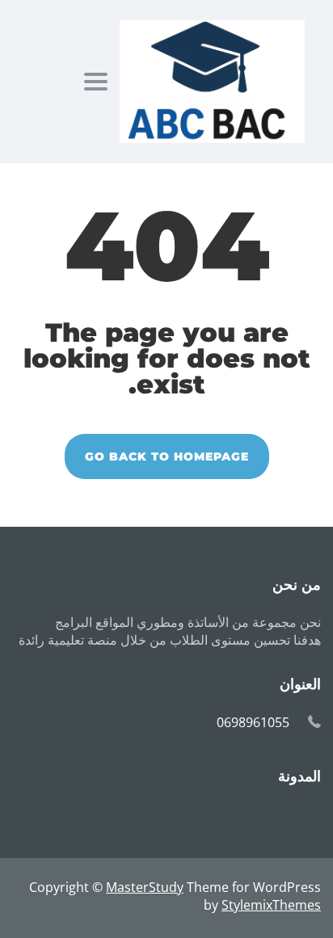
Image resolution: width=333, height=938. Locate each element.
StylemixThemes (271, 905)
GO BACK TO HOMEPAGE (167, 456)
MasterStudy (144, 887)
